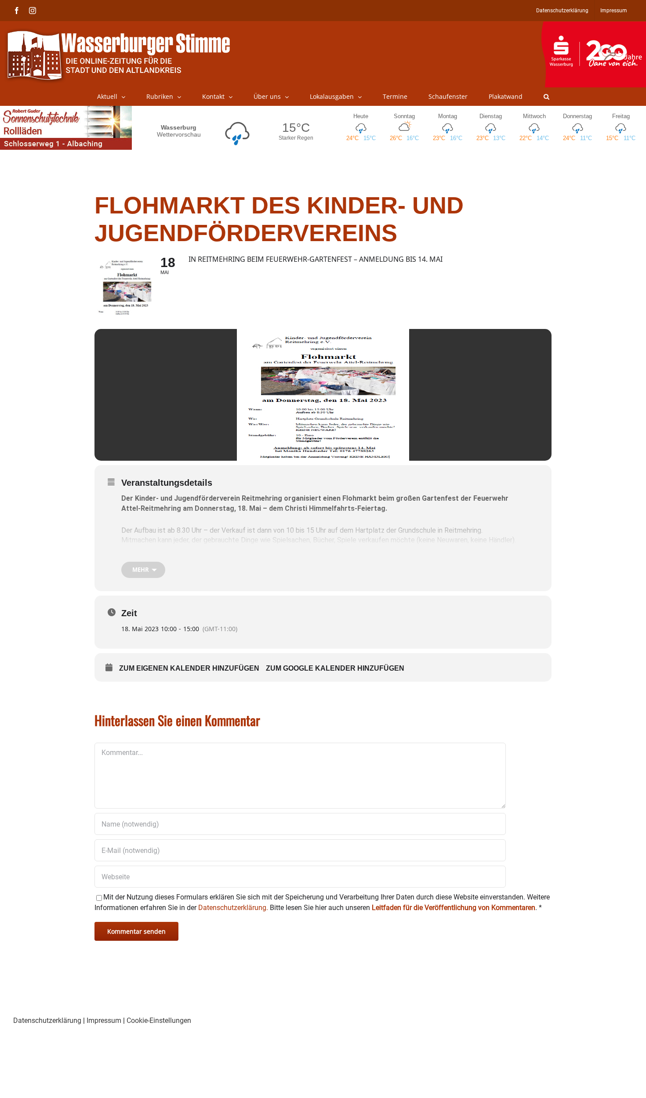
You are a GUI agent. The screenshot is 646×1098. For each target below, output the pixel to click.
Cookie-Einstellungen (159, 1020)
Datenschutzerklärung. (233, 907)
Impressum (104, 1020)
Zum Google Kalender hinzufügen (335, 668)
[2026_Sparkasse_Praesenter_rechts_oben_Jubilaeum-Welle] (593, 26)
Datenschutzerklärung (47, 1020)
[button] (546, 96)
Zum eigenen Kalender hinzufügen (189, 668)
